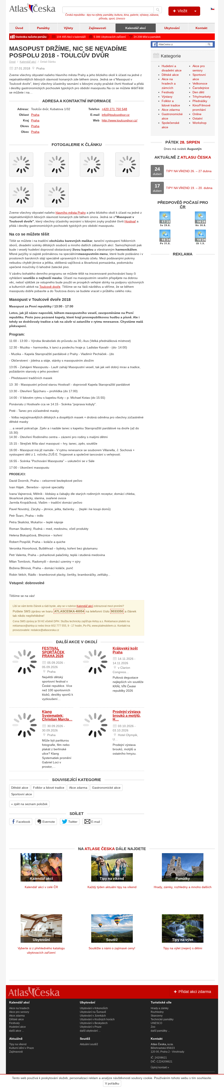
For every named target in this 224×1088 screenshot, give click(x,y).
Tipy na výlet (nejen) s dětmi (182, 948)
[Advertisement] (182, 286)
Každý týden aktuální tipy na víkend (112, 887)
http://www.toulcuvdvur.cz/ (119, 120)
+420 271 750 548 (114, 109)
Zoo (153, 1026)
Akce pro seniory (19, 1012)
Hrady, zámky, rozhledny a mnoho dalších (183, 887)
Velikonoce (199, 83)
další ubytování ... (90, 1030)
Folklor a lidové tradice (48, 787)
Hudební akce (17, 1026)
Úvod (19, 28)
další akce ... (16, 1030)
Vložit (182, 11)
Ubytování (172, 28)
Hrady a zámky (159, 1008)
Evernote (48, 821)
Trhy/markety (201, 96)
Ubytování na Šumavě (93, 1012)
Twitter (72, 821)
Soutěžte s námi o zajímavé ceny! (112, 948)
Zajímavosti (97, 28)
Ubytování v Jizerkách (93, 1015)
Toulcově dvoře (49, 286)
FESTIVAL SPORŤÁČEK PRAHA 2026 (53, 652)
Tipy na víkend (17, 1044)
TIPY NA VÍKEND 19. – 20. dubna (189, 188)
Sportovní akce (21, 794)
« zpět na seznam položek (29, 804)
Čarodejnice (200, 88)
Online (196, 114)
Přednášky (199, 101)
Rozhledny (157, 1012)
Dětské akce (19, 787)
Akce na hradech (19, 1008)
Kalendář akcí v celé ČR (41, 887)
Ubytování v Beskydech (94, 1023)
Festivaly (168, 92)
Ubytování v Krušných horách (97, 1019)
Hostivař (130, 221)
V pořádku (112, 1083)
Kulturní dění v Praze (21, 1048)
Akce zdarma (78, 787)
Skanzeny (157, 1015)
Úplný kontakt (159, 1067)
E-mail (95, 821)
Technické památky (162, 1019)
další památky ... (160, 1030)
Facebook (23, 821)
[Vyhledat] (158, 10)
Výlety (68, 28)
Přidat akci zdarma (194, 991)
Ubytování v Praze (91, 1026)
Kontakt (201, 28)
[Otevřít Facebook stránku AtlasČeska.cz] (183, 44)
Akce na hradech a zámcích (169, 83)
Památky (43, 28)
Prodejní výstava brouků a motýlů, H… (127, 715)
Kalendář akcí (135, 28)
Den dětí (198, 92)
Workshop (199, 123)
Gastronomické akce (106, 787)
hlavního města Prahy (71, 212)
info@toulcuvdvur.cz (116, 114)
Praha (35, 114)
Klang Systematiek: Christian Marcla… (57, 715)
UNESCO (156, 1023)
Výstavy (167, 96)
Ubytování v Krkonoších (94, 1008)
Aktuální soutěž (89, 1044)
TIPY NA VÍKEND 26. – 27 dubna (189, 171)
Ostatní (197, 118)
